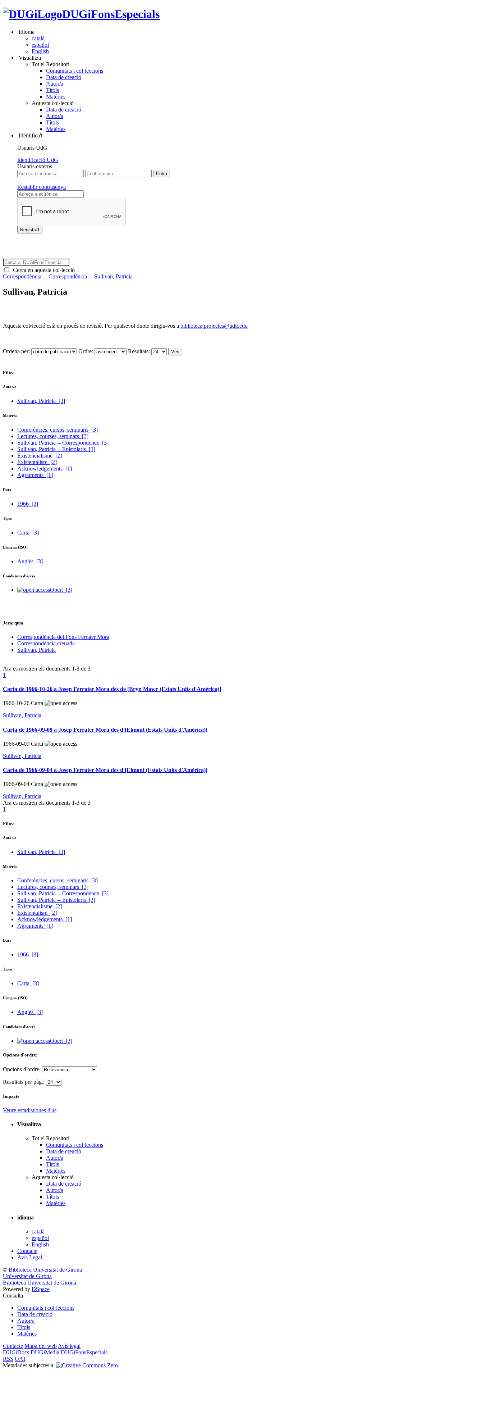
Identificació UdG (37, 160)
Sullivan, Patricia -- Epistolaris (56, 449)
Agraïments (35, 475)
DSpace (41, 1289)
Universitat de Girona (27, 1276)
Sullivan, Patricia (113, 276)
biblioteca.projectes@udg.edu (214, 326)
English (40, 51)
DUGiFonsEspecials (111, 14)
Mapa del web (40, 1346)
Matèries (55, 97)
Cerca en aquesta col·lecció (42, 270)
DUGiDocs (16, 1352)
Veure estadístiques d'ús (29, 1110)
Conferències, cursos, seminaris (57, 430)
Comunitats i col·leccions (74, 71)
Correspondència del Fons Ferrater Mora (63, 637)
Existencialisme (39, 456)
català (38, 38)
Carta (28, 533)
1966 (27, 504)
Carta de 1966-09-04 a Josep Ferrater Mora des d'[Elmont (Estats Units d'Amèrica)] (105, 770)
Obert (61, 590)
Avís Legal (29, 1257)
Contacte (27, 1251)
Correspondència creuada (46, 643)
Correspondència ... (26, 276)
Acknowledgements (44, 468)
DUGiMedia (45, 1352)
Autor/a (54, 84)
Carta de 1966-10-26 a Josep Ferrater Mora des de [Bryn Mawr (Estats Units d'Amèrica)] (112, 689)
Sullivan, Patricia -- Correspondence (63, 443)
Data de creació (63, 77)
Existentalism (37, 462)
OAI (20, 1359)
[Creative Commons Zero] (87, 1365)
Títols (52, 90)
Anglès (30, 561)
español (40, 45)
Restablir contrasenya (41, 187)
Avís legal (69, 1346)
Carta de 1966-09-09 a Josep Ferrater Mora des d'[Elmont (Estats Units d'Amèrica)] (105, 730)
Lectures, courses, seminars (52, 436)
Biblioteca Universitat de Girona (45, 1270)
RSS (8, 1359)
